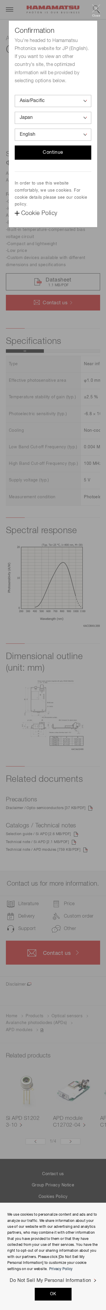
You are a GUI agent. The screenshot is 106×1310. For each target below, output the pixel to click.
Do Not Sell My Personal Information (50, 1280)
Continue (53, 152)
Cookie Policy (39, 213)
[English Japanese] (53, 135)
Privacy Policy (61, 1269)
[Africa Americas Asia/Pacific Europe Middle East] (53, 101)
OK (53, 1294)
